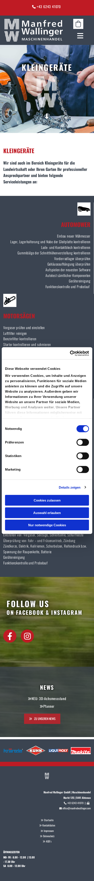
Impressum (49, 831)
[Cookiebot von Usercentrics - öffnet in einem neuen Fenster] (70, 353)
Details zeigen (69, 487)
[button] (78, 35)
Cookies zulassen (47, 500)
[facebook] (9, 636)
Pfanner (49, 706)
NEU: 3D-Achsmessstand (48, 698)
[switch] (83, 442)
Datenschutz (48, 836)
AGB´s (48, 841)
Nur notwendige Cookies (47, 525)
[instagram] (27, 636)
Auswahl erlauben (47, 512)
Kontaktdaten (48, 825)
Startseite (49, 820)
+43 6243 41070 (49, 6)
